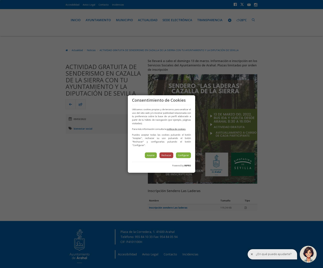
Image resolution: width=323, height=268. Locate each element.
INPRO (187, 165)
